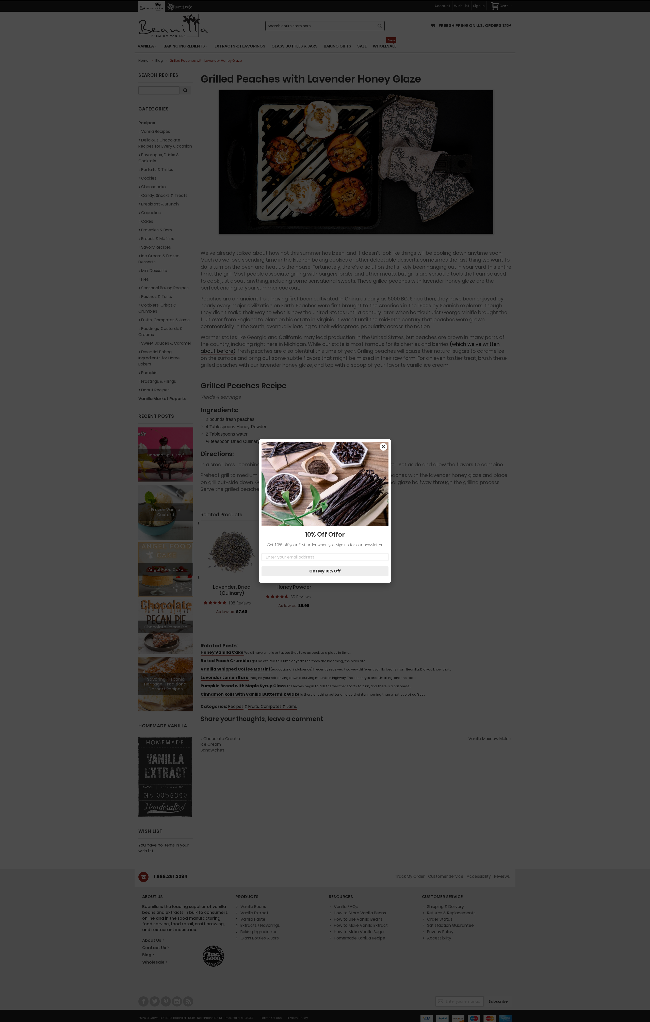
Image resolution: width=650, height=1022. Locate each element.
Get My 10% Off (325, 571)
